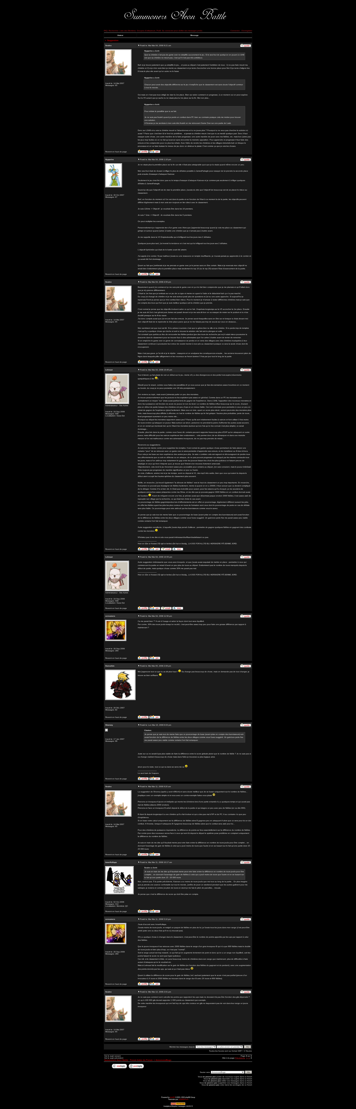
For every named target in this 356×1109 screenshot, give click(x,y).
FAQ (106, 31)
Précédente (240, 1058)
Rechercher (113, 31)
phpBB (172, 1097)
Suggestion (112, 40)
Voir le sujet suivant (112, 1056)
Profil (158, 31)
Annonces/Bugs (163, 1060)
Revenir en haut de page (116, 152)
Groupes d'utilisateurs (146, 31)
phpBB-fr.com (183, 1099)
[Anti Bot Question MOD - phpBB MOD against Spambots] (178, 1104)
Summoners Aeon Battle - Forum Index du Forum (128, 1060)
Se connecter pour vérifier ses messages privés (182, 31)
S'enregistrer (246, 31)
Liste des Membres (128, 31)
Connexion (235, 31)
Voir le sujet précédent (113, 1058)
